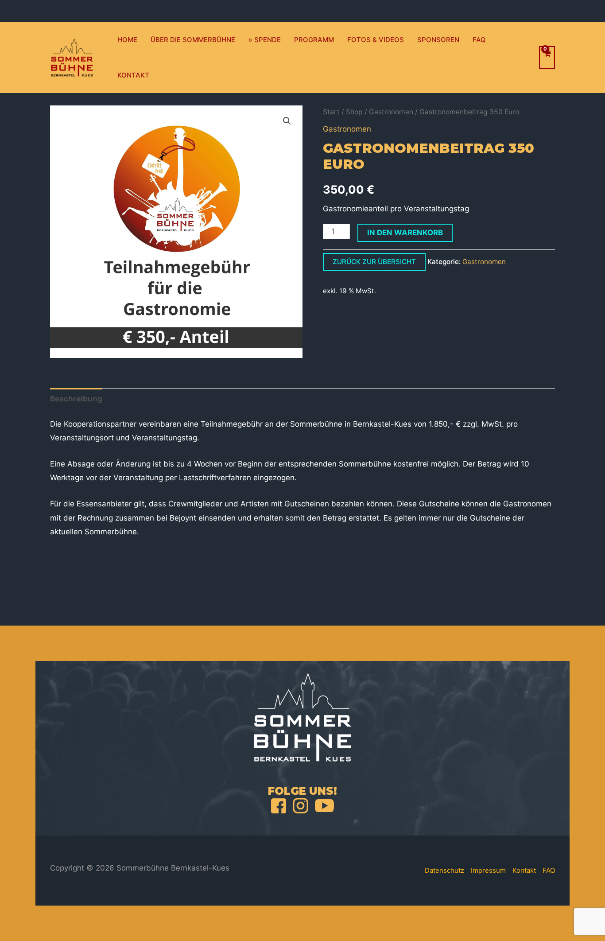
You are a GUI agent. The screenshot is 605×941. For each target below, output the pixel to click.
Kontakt (133, 75)
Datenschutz (444, 870)
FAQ (479, 39)
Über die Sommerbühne (193, 39)
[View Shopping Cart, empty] (547, 58)
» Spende (264, 39)
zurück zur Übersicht (374, 261)
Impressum (488, 870)
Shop (354, 112)
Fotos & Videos (375, 39)
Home (127, 39)
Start (331, 112)
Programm (314, 39)
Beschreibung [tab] (76, 398)
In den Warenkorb (405, 232)
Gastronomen (391, 112)
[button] (287, 121)
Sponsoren (438, 39)
